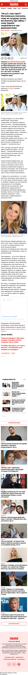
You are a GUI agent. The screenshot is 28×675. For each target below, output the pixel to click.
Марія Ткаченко (5, 30)
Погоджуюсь (3, 674)
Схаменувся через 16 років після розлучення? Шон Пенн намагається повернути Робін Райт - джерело (14, 616)
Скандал (9, 8)
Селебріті (3, 8)
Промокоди (21, 659)
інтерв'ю (11, 88)
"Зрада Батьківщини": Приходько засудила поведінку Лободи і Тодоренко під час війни (12, 340)
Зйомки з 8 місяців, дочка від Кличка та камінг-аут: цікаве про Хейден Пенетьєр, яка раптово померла (14, 567)
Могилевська (5, 353)
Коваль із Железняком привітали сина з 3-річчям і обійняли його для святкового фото (13, 519)
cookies (14, 673)
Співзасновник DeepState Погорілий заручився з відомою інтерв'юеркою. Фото (14, 445)
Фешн (14, 8)
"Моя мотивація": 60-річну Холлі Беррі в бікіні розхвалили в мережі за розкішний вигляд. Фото (13, 543)
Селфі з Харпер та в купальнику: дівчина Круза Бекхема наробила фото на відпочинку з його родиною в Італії (14, 591)
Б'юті (19, 8)
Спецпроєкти (19, 657)
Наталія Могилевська (15, 62)
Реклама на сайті (9, 657)
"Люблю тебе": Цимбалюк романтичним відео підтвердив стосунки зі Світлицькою (12, 469)
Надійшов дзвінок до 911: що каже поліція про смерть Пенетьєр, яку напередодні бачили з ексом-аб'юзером (13, 494)
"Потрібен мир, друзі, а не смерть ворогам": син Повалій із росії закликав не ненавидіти (13, 347)
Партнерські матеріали (9, 659)
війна (13, 353)
